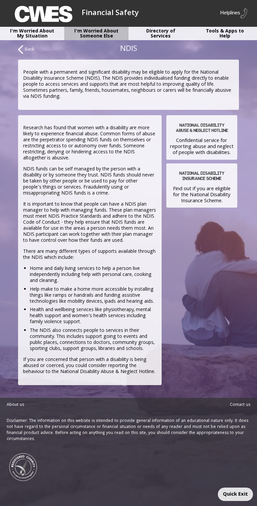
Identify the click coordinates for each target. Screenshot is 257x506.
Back (29, 49)
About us (15, 405)
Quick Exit (235, 494)
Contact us (240, 405)
